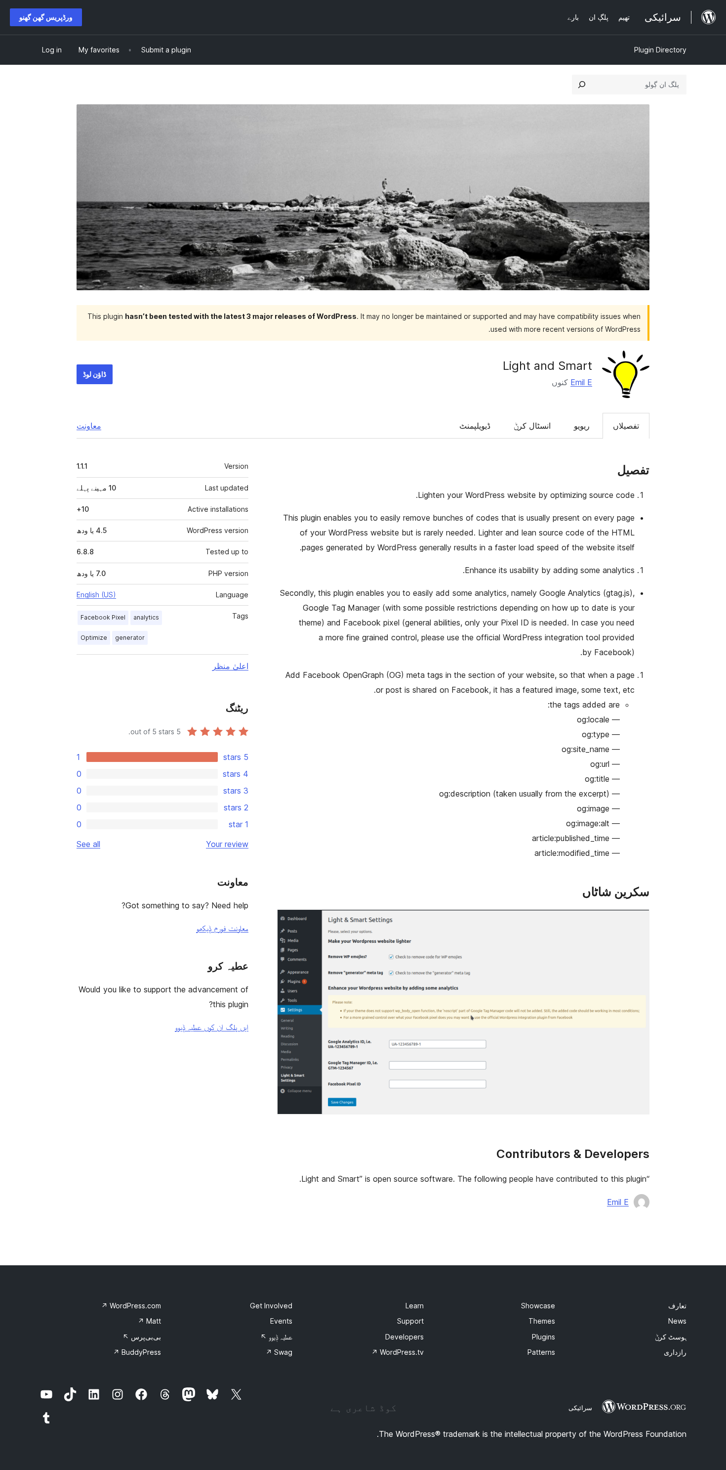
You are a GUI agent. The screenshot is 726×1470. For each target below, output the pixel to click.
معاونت (89, 426)
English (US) (96, 594)
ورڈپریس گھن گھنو (46, 17)
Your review (227, 844)
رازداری (675, 1352)
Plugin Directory (660, 49)
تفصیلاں (626, 426)
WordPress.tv (397, 1352)
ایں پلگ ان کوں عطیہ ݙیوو (211, 1027)
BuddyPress (137, 1352)
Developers (404, 1337)
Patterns (541, 1352)
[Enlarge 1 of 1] (636, 923)
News (677, 1321)
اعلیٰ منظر (230, 666)
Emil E (581, 382)
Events (281, 1321)
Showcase (538, 1305)
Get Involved (271, 1305)
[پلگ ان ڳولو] (582, 84)
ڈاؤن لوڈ (94, 374)
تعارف (677, 1305)
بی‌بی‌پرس (141, 1337)
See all (88, 844)
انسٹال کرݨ (532, 426)
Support (410, 1321)
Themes (541, 1321)
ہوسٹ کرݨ (670, 1337)
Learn (414, 1305)
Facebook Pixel (103, 617)
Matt (149, 1321)
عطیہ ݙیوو (276, 1337)
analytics (146, 617)
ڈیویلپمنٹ (474, 426)
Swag (279, 1352)
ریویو (582, 426)
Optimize (94, 637)
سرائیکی (580, 1408)
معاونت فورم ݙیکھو (222, 928)
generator (130, 637)
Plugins (543, 1337)
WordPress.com (131, 1305)
